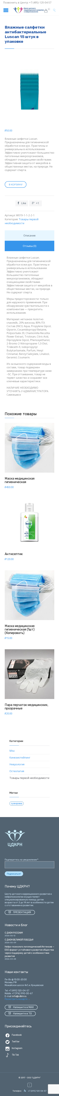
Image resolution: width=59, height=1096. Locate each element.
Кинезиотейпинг (19, 757)
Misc (12, 751)
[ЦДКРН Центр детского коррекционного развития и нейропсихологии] (28, 10)
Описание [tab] (29, 235)
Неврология (16, 764)
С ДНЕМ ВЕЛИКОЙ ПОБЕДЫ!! (19, 939)
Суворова (16, 803)
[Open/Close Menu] (6, 10)
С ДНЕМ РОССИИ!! (14, 933)
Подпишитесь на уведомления (21, 859)
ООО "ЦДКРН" (34, 1077)
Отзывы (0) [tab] (29, 246)
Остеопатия (16, 771)
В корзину (15, 184)
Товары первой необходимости (29, 778)
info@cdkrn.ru (19, 996)
